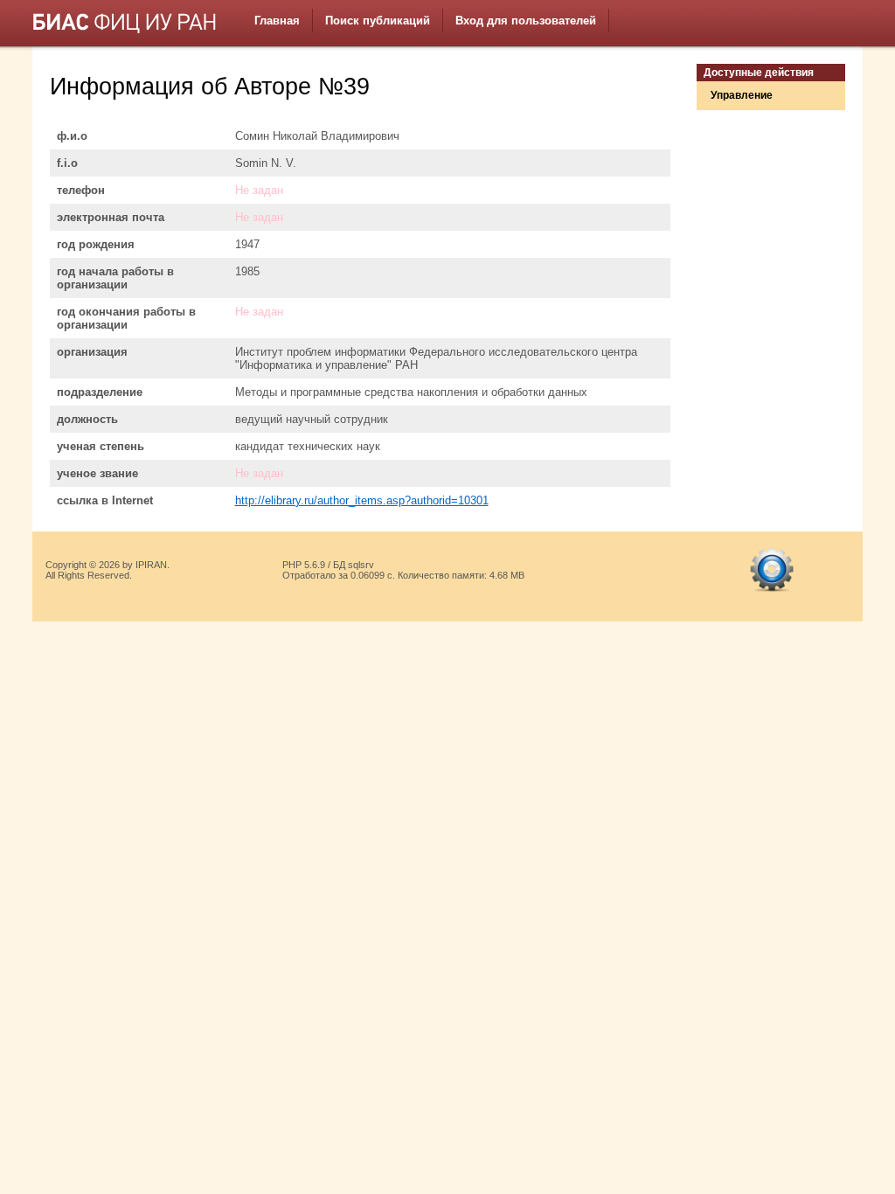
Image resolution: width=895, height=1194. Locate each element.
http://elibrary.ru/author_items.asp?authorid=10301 (362, 500)
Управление (742, 95)
